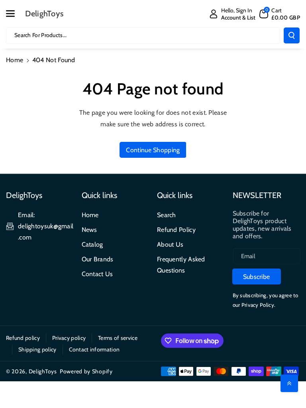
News (89, 229)
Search (166, 215)
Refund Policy (176, 229)
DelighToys (43, 371)
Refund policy (23, 337)
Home (14, 60)
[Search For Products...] (292, 35)
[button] (15, 13)
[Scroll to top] (289, 383)
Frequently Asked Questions (181, 264)
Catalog (92, 244)
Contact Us (97, 274)
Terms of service (117, 337)
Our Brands (98, 259)
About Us (170, 244)
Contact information (94, 349)
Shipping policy (37, 349)
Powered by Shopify (86, 371)
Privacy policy (69, 337)
